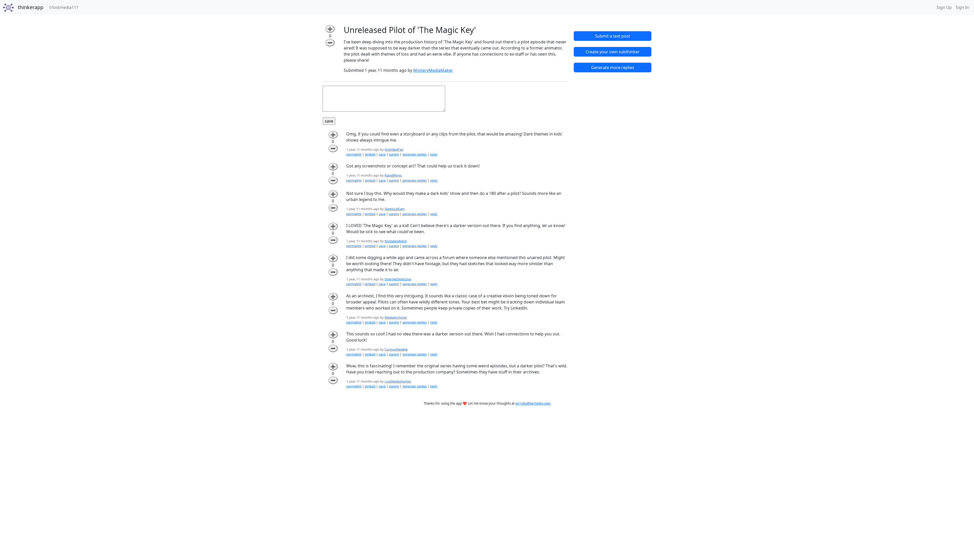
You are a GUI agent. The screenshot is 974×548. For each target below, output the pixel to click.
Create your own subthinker (613, 52)
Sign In (962, 7)
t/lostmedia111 (64, 7)
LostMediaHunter (398, 381)
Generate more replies (612, 67)
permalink (353, 154)
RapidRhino (393, 175)
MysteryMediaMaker (433, 70)
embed (370, 154)
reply (434, 154)
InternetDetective (398, 279)
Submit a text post (612, 36)
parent (394, 154)
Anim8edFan (394, 149)
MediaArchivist (396, 317)
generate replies (414, 154)
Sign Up (944, 7)
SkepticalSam (395, 209)
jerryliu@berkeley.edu (532, 403)
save (382, 154)
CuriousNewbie (396, 349)
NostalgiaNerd (396, 241)
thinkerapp (30, 7)
